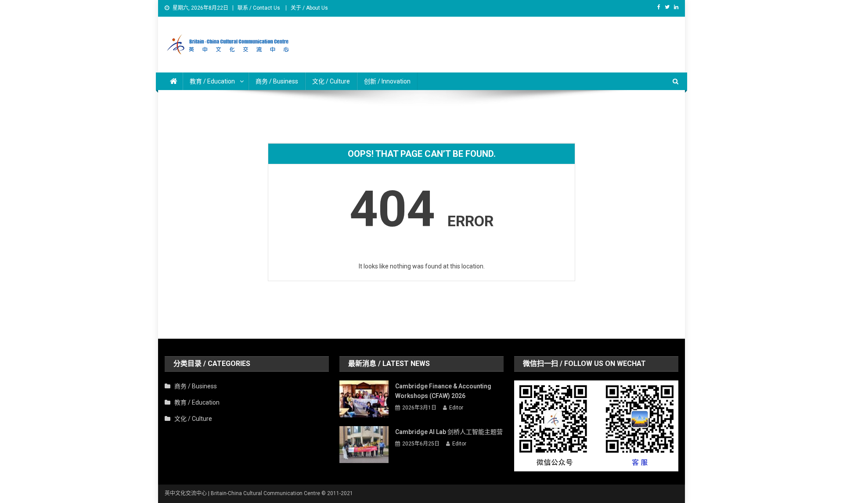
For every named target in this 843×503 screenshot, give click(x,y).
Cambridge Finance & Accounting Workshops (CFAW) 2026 (443, 391)
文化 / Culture (331, 81)
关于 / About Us (309, 8)
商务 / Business (277, 81)
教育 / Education (197, 402)
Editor (456, 408)
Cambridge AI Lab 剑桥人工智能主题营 (449, 431)
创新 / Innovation (387, 81)
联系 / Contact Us (259, 8)
